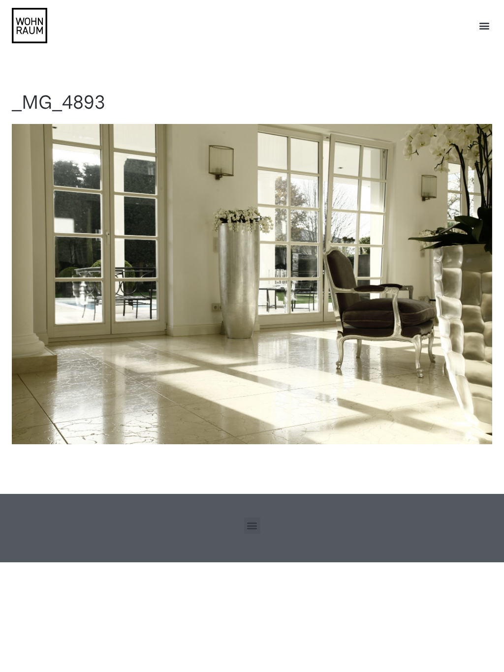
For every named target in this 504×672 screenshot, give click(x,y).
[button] (484, 26)
